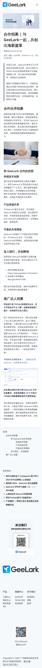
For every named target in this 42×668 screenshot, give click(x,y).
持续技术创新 (22, 442)
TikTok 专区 (20, 600)
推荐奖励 (7, 603)
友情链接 (19, 603)
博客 (29, 600)
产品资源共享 (22, 445)
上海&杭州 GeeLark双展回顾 (19, 494)
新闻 (29, 603)
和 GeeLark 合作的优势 (21, 438)
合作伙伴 (19, 597)
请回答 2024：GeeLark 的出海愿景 (22, 483)
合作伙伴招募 (12, 435)
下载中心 (7, 597)
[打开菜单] (37, 4)
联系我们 (31, 597)
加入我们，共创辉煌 (20, 451)
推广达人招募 (12, 454)
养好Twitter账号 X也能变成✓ (19, 497)
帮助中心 (7, 600)
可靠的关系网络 (23, 448)
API (4, 606)
